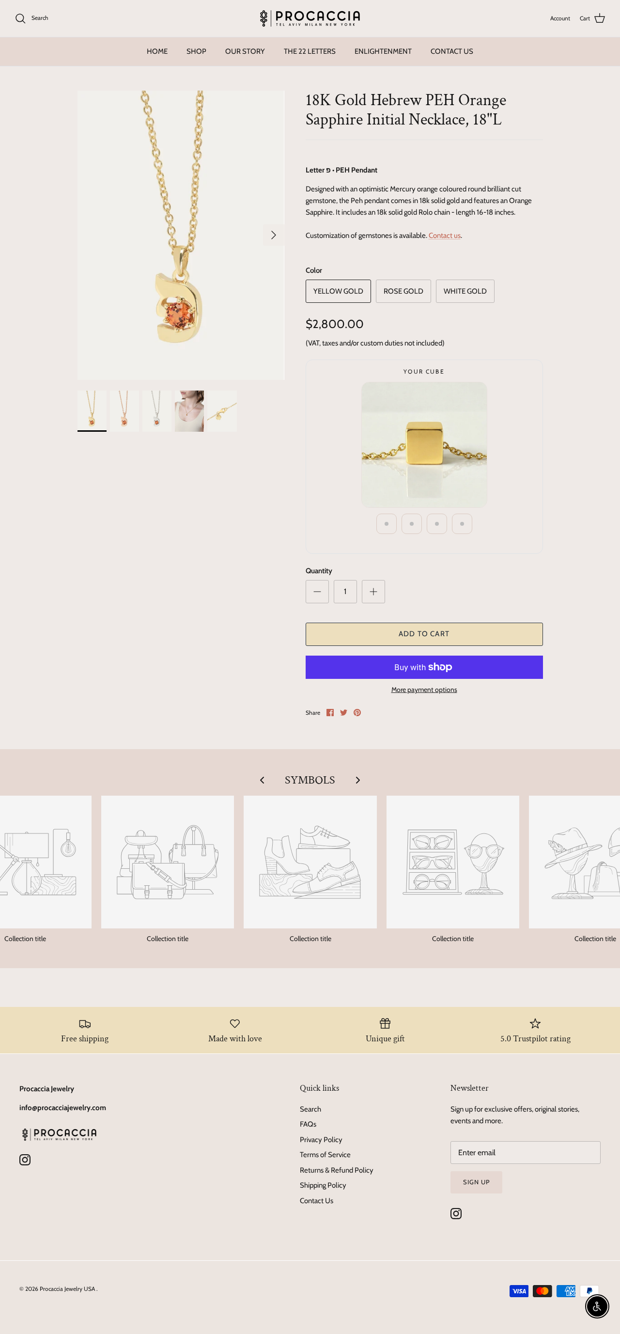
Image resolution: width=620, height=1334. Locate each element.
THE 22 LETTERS (310, 51)
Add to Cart (424, 633)
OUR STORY (245, 51)
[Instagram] (25, 1159)
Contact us (445, 235)
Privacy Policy (321, 1139)
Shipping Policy (323, 1185)
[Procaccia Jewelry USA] (310, 18)
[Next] (273, 235)
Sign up (476, 1182)
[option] (181, 235)
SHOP (196, 51)
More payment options (424, 690)
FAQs (308, 1124)
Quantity (319, 570)
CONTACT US (452, 51)
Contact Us (316, 1200)
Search (310, 1109)
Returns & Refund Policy (336, 1170)
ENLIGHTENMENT (383, 51)
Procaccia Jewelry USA (68, 1288)
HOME (157, 51)
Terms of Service (325, 1154)
